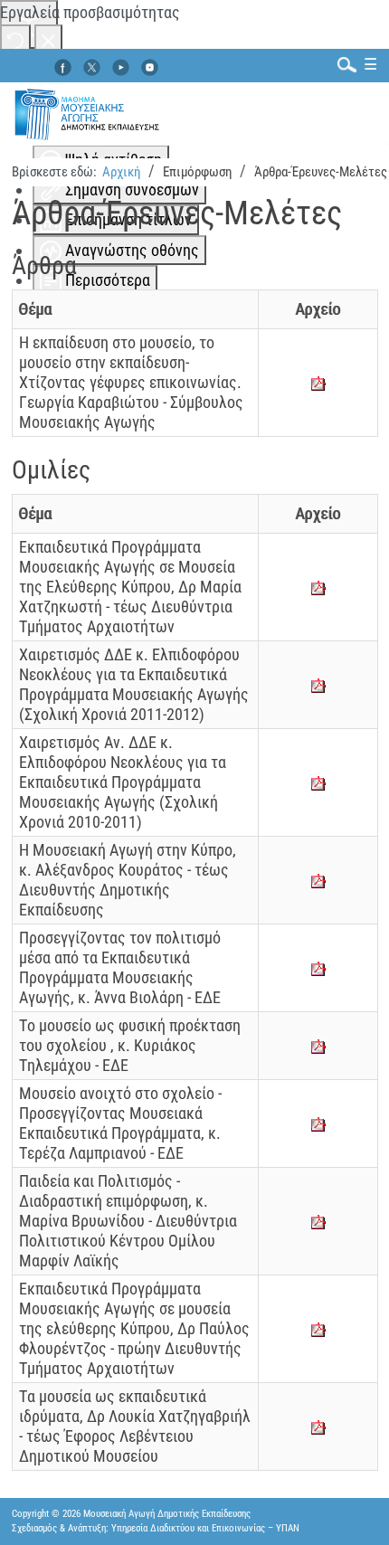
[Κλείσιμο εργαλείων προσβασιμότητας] (48, 39)
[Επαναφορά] (15, 39)
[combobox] (342, 64)
